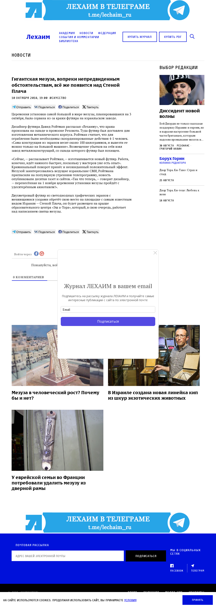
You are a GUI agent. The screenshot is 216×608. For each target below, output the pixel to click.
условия (130, 600)
